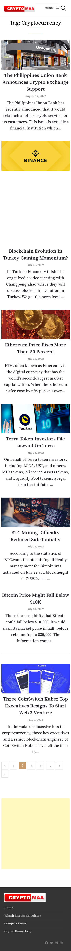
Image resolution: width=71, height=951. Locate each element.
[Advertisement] (35, 210)
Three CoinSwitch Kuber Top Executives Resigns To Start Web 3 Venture (35, 705)
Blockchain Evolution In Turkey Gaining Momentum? (35, 254)
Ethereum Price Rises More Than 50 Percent (35, 348)
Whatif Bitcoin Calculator (22, 916)
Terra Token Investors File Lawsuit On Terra (35, 442)
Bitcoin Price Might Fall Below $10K (35, 598)
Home (8, 908)
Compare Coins (15, 923)
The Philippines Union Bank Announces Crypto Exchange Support (35, 82)
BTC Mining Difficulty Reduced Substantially (35, 536)
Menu (49, 8)
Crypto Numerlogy (17, 931)
